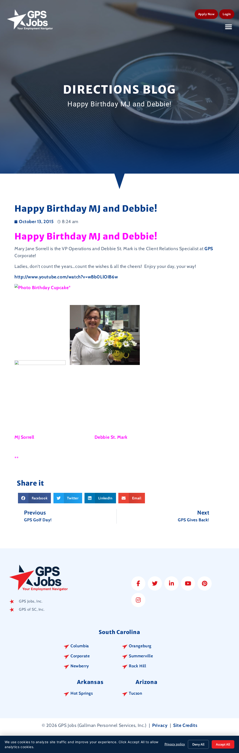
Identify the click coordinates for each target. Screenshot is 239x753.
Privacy (159, 725)
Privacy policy (175, 744)
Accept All (223, 744)
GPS (208, 248)
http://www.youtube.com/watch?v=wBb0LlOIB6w (66, 277)
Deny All (198, 744)
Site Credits (185, 725)
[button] (228, 26)
